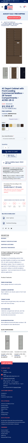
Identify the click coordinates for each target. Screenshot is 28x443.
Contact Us (3, 393)
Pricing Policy (4, 414)
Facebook (3, 228)
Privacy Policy (4, 405)
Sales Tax (3, 435)
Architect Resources (8, 247)
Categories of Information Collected (10, 424)
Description (5, 235)
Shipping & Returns (7, 244)
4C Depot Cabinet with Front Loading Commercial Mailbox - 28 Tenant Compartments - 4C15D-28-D (13, 94)
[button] (1, 331)
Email (11, 228)
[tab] (13, 235)
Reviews (3, 238)
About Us (3, 395)
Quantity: (5, 144)
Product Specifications (9, 241)
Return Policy (4, 409)
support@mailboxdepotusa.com (11, 376)
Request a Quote (13, 119)
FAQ (2, 411)
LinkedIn (8, 228)
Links (25, 1)
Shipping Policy (5, 407)
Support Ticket (17, 387)
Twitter (6, 228)
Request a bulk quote (13, 17)
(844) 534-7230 (7, 372)
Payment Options (5, 432)
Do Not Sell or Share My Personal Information (12, 420)
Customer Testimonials (6, 397)
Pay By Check (4, 433)
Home (1, 22)
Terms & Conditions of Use (7, 403)
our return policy (19, 177)
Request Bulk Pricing (6, 437)
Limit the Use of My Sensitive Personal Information (13, 422)
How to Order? (4, 430)
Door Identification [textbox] (8, 136)
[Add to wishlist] (4, 155)
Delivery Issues (4, 412)
